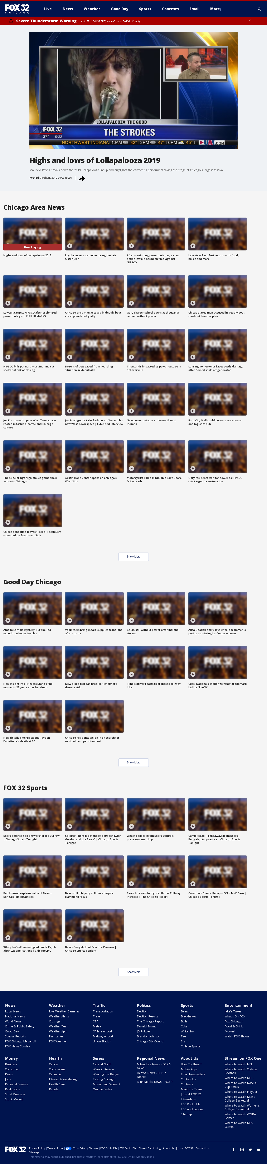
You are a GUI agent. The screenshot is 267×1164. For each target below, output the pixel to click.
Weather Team (59, 1026)
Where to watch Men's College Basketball (240, 1098)
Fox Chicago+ (234, 1021)
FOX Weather (58, 1041)
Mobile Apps (189, 1069)
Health (55, 1058)
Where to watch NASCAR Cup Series (241, 1085)
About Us (189, 1058)
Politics (144, 1005)
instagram (242, 1149)
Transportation (103, 1011)
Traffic (99, 1005)
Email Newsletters (193, 1074)
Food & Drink (234, 1026)
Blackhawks (189, 1016)
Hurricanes (56, 1036)
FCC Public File (190, 1104)
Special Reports (15, 1036)
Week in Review (103, 1069)
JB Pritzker (144, 1031)
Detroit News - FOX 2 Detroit (151, 1075)
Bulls (184, 1021)
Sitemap (186, 1114)
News (10, 1005)
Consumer (12, 1069)
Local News (13, 1011)
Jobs (8, 1079)
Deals (9, 1074)
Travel (97, 1016)
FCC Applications (192, 1109)
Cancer (53, 1064)
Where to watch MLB (239, 1078)
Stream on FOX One (243, 1058)
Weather (57, 1005)
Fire (183, 1036)
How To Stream (191, 1064)
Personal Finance (16, 1084)
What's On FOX (235, 1016)
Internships (188, 1099)
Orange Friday (102, 1089)
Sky (183, 1041)
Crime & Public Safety (19, 1026)
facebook (233, 1149)
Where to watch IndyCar (241, 1092)
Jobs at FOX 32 (191, 1094)
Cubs (184, 1026)
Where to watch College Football (241, 1071)
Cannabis (55, 1074)
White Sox (187, 1031)
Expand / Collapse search (259, 9)
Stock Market (14, 1099)
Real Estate (12, 1089)
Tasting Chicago (104, 1079)
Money (11, 1058)
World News (13, 1021)
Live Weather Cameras (64, 1011)
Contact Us (188, 1079)
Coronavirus (57, 1069)
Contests (187, 1084)
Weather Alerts (59, 1016)
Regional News (151, 1058)
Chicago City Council (150, 1041)
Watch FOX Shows (237, 1036)
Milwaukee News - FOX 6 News (154, 1066)
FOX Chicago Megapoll (20, 1041)
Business (11, 1064)
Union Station (102, 1041)
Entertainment (239, 1005)
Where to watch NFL (239, 1064)
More (215, 8)
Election (142, 1011)
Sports (187, 1005)
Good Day (12, 1031)
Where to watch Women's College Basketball (242, 1107)
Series (98, 1058)
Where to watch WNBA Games (240, 1116)
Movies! (230, 1031)
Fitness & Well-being (63, 1079)
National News (15, 1016)
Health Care (57, 1084)
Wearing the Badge (106, 1074)
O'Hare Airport (102, 1031)
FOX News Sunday (17, 1046)
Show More (133, 556)
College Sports (190, 1046)
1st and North (102, 1064)
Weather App (58, 1031)
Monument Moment (106, 1084)
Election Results (147, 1016)
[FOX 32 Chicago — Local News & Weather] (19, 9)
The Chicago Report (150, 1021)
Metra (97, 1026)
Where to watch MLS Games (239, 1125)
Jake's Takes (233, 1011)
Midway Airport (103, 1036)
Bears (185, 1011)
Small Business (15, 1094)
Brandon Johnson (148, 1036)
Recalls (53, 1089)
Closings (54, 1021)
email (258, 1149)
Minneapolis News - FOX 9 (155, 1082)
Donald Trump (146, 1026)
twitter (250, 1149)
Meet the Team (191, 1089)
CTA (95, 1021)
